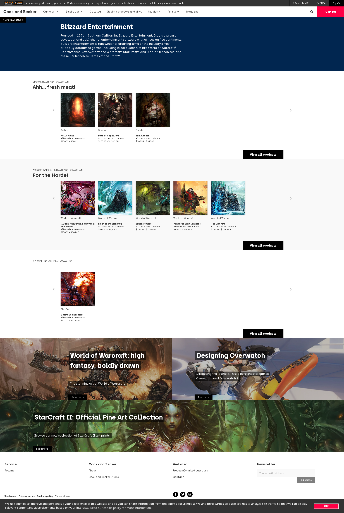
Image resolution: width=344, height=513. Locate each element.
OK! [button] (326, 506)
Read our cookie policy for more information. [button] (121, 508)
